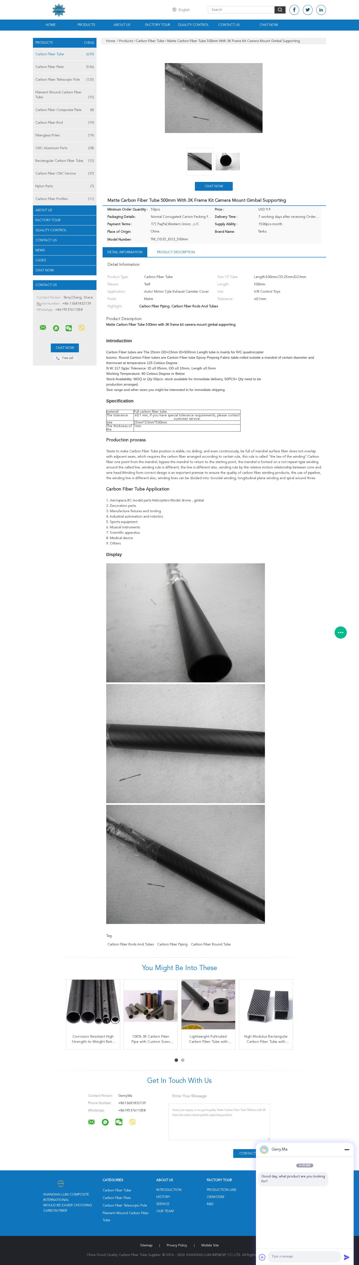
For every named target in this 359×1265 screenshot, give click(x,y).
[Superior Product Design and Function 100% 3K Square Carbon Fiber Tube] (93, 1006)
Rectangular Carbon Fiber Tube (64, 161)
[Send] (347, 1257)
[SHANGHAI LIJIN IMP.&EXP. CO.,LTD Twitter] (308, 10)
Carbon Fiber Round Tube (211, 944)
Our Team (165, 1211)
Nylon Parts (64, 186)
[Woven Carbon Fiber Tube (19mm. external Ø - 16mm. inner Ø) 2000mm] (208, 1006)
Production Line (221, 1190)
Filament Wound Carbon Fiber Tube (64, 95)
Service (162, 1204)
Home (51, 25)
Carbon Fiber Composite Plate (64, 110)
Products (86, 25)
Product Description (176, 252)
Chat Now (269, 25)
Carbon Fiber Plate (64, 67)
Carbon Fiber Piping (172, 944)
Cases (40, 260)
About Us (122, 25)
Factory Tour (157, 25)
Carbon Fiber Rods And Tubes (130, 944)
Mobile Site (210, 1245)
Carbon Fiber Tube (64, 54)
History (163, 1197)
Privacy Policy (177, 1245)
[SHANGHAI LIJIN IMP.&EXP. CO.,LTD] (43, 327)
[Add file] (262, 1257)
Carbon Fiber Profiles (64, 199)
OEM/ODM (215, 1197)
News (40, 250)
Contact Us (229, 25)
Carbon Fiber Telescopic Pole (64, 79)
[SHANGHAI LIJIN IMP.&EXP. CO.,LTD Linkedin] (321, 10)
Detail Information (124, 252)
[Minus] (347, 1150)
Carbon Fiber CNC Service (64, 173)
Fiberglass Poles (64, 135)
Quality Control (193, 25)
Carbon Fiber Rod (64, 122)
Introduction (168, 1190)
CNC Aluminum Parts (64, 148)
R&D (210, 1204)
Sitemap (146, 1245)
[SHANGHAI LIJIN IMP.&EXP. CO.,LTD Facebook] (294, 10)
